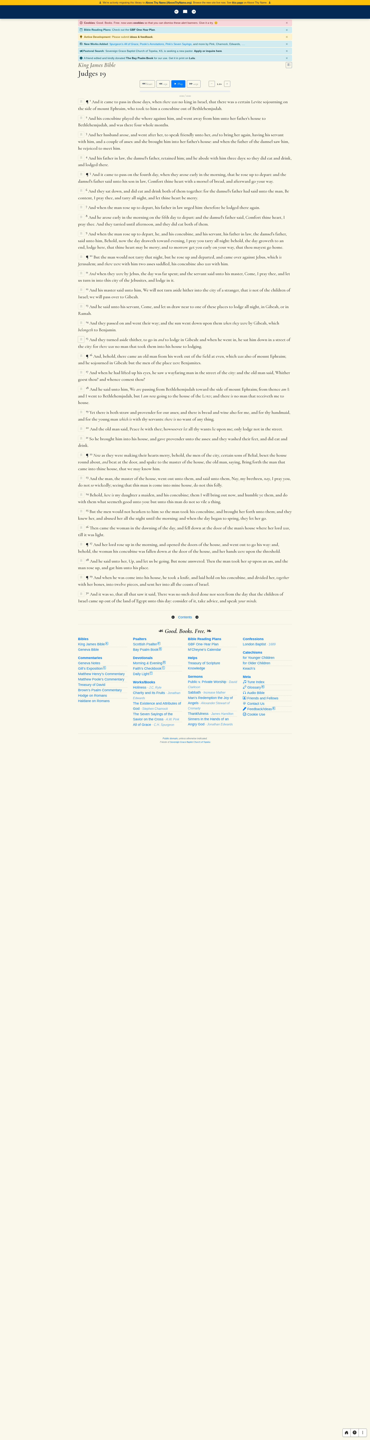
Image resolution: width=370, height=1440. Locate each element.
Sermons (195, 677)
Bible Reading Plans (204, 639)
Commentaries (90, 658)
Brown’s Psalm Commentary (100, 690)
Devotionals (143, 658)
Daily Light (142, 674)
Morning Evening (149, 663)
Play (180, 84)
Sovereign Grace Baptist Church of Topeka (190, 742)
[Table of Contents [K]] (185, 11)
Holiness (147, 687)
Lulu (192, 58)
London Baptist (259, 644)
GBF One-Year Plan (142, 29)
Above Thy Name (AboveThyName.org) (168, 2)
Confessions (253, 639)
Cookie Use (255, 714)
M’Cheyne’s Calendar (204, 650)
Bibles (83, 639)
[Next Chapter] (197, 617)
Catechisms (252, 652)
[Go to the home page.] (346, 1433)
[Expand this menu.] (363, 1433)
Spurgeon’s (123, 44)
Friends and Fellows (262, 698)
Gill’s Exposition (91, 668)
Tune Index (255, 682)
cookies (138, 22)
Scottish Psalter (146, 644)
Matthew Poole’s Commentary (101, 679)
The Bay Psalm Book (139, 58)
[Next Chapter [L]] (193, 11)
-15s (164, 84)
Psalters (139, 639)
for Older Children (256, 663)
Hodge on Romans (92, 695)
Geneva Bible (88, 650)
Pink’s (179, 44)
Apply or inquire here (208, 50)
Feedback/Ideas (260, 709)
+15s (195, 84)
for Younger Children (258, 658)
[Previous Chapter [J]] (176, 11)
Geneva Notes (89, 663)
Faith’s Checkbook (148, 668)
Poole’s (152, 44)
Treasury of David (91, 685)
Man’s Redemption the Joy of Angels (210, 703)
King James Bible (92, 644)
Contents (185, 617)
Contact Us (255, 704)
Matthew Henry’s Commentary (101, 674)
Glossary (254, 687)
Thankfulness (210, 714)
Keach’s (249, 668)
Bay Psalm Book (147, 650)
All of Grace (153, 725)
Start (148, 84)
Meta (247, 677)
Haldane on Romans (94, 701)
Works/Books (144, 682)
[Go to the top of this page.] (355, 1433)
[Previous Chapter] (173, 617)
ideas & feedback (141, 36)
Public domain (170, 738)
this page (237, 2)
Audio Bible (255, 693)
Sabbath (206, 692)
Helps (192, 658)
